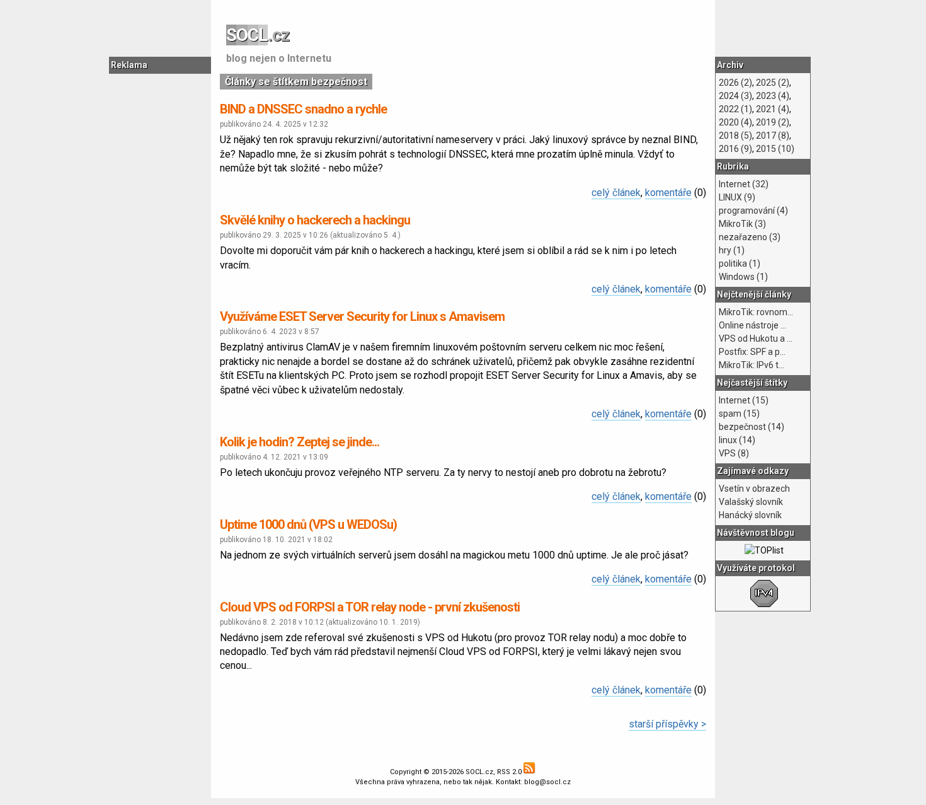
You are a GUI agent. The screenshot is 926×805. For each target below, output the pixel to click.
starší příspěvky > (667, 724)
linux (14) (737, 440)
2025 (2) (772, 83)
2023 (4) (772, 96)
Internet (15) (744, 400)
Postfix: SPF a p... (752, 352)
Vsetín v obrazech (754, 489)
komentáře (668, 193)
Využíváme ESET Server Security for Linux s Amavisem (362, 316)
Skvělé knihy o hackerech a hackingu (315, 220)
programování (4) (753, 211)
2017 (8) (772, 135)
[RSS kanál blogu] (529, 772)
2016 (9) (735, 149)
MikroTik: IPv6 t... (751, 365)
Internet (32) (744, 184)
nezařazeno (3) (749, 237)
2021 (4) (772, 109)
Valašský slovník (751, 502)
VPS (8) (734, 453)
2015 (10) (775, 149)
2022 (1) (735, 109)
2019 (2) (772, 122)
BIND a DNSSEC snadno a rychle (303, 109)
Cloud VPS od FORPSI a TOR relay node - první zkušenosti (370, 607)
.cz (257, 35)
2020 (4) (735, 122)
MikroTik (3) (742, 224)
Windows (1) (743, 277)
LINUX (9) (737, 197)
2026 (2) (735, 83)
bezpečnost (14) (751, 427)
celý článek (616, 193)
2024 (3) (735, 96)
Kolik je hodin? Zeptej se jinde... (299, 441)
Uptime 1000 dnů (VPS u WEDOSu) (308, 524)
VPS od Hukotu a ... (755, 338)
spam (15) (739, 413)
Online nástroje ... (752, 325)
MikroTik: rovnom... (756, 312)
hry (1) (732, 250)
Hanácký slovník (750, 515)
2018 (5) (735, 135)
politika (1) (739, 263)
